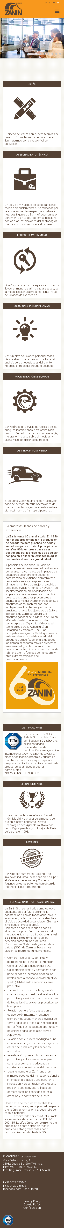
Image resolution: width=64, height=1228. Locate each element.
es (58, 3)
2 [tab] (45, 54)
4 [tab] (52, 54)
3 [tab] (49, 54)
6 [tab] (60, 54)
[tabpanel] (32, 38)
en (46, 3)
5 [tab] (56, 54)
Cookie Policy (32, 1204)
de (50, 3)
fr (54, 3)
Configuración (32, 1207)
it (42, 3)
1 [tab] (41, 54)
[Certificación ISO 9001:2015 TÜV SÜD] (8, 1216)
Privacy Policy (32, 1201)
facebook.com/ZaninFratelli (20, 1189)
